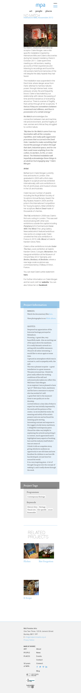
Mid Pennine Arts (42, 7)
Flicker (27, 561)
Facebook (37, 667)
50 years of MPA (27, 664)
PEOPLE (27, 652)
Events (39, 655)
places (48, 11)
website (45, 282)
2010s (50, 509)
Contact (39, 659)
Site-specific (41, 509)
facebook (43, 285)
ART (25, 648)
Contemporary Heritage (36, 496)
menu (55, 3)
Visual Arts (31, 509)
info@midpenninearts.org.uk (35, 637)
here (26, 274)
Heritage (42, 507)
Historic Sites (32, 507)
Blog (38, 670)
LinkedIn (46, 667)
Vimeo (43, 667)
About (38, 648)
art (30, 11)
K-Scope (28, 598)
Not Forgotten (46, 561)
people (38, 11)
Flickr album (51, 318)
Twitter (40, 667)
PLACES (27, 655)
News (38, 652)
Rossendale (31, 512)
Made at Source (29, 646)
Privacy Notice (29, 640)
